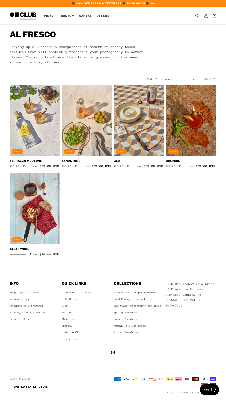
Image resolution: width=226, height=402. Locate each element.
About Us (68, 319)
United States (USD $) (31, 386)
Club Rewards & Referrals (80, 292)
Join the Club (72, 332)
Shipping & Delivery (24, 292)
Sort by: (153, 79)
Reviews (67, 312)
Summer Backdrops (126, 319)
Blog (65, 305)
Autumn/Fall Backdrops (130, 325)
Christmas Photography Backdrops (137, 305)
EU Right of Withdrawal (26, 305)
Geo (117, 161)
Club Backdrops (185, 392)
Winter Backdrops (126, 332)
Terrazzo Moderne (26, 161)
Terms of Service (22, 319)
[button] (49, 16)
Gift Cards (69, 299)
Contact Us (69, 339)
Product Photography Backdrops (136, 292)
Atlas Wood (20, 249)
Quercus (173, 161)
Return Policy (20, 299)
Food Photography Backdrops (133, 299)
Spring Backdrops (126, 312)
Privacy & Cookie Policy (27, 312)
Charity (67, 325)
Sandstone (71, 161)
